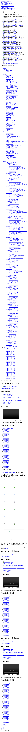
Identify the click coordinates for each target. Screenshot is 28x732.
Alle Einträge (9, 102)
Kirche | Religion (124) (11, 85)
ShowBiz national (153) (11, 96)
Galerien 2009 (9, 287)
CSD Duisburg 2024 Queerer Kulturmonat (18, 184)
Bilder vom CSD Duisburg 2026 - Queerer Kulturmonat (15, 28)
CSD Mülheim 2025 (13, 179)
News (4, 74)
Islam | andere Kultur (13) (11, 82)
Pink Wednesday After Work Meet (13, 145)
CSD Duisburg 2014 (13, 260)
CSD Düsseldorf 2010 (13, 285)
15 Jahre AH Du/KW (13, 326)
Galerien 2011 (9, 276)
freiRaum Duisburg (10, 137)
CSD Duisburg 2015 (13, 251)
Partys (7, 72)
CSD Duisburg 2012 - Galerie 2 (15, 271)
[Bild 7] (19, 504)
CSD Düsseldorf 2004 (13, 313)
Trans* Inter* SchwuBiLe (11, 157)
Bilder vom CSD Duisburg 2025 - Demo (12, 36)
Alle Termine (9, 70)
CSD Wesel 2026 (12, 172)
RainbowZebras (9, 150)
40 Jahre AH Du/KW (13, 164)
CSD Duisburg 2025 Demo (15, 174)
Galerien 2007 (9, 294)
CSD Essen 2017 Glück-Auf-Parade (16, 233)
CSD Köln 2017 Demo (14, 234)
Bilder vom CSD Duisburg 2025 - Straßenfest (13, 38)
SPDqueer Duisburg (10, 155)
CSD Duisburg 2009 (13, 288)
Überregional (6, 8)
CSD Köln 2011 (12, 282)
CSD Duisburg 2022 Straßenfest (16, 195)
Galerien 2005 (9, 304)
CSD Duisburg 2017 (10, 359)
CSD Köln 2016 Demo (14, 247)
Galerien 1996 (9, 342)
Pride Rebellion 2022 (13, 199)
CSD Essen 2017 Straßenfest (15, 232)
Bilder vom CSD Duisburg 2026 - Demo (12, 22)
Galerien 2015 (9, 250)
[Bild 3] (19, 490)
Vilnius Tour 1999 (13, 335)
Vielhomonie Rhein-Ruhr (11, 160)
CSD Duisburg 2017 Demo (15, 228)
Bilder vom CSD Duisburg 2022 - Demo (12, 60)
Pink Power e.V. (9, 144)
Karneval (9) (8, 84)
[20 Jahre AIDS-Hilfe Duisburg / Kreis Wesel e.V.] (14, 399)
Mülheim (5, 4)
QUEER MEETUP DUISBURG (13, 147)
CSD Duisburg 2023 (10, 352)
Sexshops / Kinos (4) (10, 124)
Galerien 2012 (9, 269)
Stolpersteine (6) (9, 128)
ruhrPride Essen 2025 (13, 178)
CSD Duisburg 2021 (13, 202)
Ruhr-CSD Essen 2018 (14, 222)
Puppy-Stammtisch (10, 146)
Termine (5, 69)
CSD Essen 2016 (12, 244)
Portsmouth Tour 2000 (13, 331)
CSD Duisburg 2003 (13, 316)
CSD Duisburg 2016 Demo (15, 240)
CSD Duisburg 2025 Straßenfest (16, 175)
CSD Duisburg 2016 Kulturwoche (16, 243)
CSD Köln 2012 (12, 275)
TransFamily (8, 158)
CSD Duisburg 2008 (13, 292)
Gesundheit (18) (9, 79)
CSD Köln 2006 (12, 303)
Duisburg (5, 1)
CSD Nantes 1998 (13, 338)
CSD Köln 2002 (12, 324)
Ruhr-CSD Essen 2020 (14, 207)
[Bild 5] (19, 497)
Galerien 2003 (9, 315)
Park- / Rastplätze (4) (10, 120)
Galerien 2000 (9, 330)
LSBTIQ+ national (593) (11, 90)
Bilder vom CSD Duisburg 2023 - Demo (12, 53)
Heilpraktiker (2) (9, 112)
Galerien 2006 (9, 299)
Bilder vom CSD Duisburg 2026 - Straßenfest (13, 25)
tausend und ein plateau (11, 156)
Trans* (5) (8, 130)
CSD (4, 347)
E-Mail (6, 548)
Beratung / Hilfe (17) (10, 104)
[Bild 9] (19, 512)
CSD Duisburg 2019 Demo (15, 210)
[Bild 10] (9, 519)
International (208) (10, 81)
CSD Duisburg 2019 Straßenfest (16, 211)
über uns (2, 728)
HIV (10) (8, 80)
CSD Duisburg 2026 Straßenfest (16, 167)
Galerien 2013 (9, 264)
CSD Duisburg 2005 (13, 305)
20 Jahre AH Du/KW (13, 300)
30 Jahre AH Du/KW (13, 238)
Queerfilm (8, 71)
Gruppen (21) (9, 110)
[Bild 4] (9, 497)
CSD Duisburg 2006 (13, 302)
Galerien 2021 (9, 201)
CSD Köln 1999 (12, 334)
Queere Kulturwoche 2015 (14, 253)
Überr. (2, 8)
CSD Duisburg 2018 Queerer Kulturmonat (18, 221)
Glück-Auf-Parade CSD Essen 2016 (16, 245)
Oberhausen (6, 6)
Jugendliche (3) (9, 113)
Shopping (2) (9, 125)
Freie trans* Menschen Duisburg (13, 136)
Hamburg (6, 3)
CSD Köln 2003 (12, 319)
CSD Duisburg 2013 (13, 265)
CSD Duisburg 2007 (13, 296)
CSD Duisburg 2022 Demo (15, 194)
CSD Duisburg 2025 (10, 350)
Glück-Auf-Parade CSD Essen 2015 (16, 255)
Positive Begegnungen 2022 (15, 198)
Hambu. (2, 3)
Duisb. (2, 1)
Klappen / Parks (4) (10, 114)
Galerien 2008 (9, 291)
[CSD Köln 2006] (7, 402)
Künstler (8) (8, 117)
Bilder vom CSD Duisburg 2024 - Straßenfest (13, 48)
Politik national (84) (10, 92)
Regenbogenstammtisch (11, 151)
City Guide (5, 101)
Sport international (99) (11, 97)
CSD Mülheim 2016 (13, 249)
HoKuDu (8, 140)
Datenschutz (3, 725)
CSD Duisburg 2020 (13, 206)
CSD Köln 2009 (12, 289)
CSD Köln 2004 (12, 314)
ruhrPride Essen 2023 (13, 191)
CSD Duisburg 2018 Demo (15, 220)
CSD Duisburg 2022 (10, 353)
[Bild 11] (19, 519)
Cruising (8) (8, 106)
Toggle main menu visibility (8, 65)
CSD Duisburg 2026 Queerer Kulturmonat (18, 168)
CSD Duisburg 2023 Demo (15, 188)
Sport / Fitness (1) (10, 126)
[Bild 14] (14, 534)
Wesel (2, 7)
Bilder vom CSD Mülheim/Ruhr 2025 (11, 43)
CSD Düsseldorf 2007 (13, 297)
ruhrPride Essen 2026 (13, 169)
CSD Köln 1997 (12, 341)
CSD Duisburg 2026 (10, 348)
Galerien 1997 (9, 340)
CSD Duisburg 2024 (10, 351)
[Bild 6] (9, 504)
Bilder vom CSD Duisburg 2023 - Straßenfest (13, 55)
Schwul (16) (8, 123)
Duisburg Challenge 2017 (14, 229)
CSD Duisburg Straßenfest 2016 (16, 239)
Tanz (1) (8, 129)
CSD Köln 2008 (12, 293)
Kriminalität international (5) (12, 86)
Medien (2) (8, 119)
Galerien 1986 (9, 345)
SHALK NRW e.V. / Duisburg (12, 153)
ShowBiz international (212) (12, 95)
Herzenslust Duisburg (10, 139)
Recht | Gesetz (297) (10, 93)
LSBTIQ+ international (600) (12, 88)
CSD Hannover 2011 (13, 281)
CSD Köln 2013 (12, 267)
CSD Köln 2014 (12, 262)
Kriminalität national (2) (11, 87)
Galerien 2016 (9, 237)
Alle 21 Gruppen (9, 133)
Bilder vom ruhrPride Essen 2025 (10, 41)
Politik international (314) (11, 91)
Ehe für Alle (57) (9, 77)
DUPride (8, 135)
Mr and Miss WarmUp (13, 312)
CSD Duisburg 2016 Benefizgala (16, 242)
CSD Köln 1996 (12, 343)
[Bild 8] (9, 512)
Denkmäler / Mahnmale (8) (12, 107)
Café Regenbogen (10, 134)
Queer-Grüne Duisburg (11, 148)
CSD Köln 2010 (12, 286)
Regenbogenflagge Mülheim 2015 (16, 258)
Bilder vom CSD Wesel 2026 (9, 33)
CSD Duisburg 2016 (10, 361)
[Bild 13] (19, 526)
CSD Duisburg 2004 (13, 310)
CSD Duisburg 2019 (10, 357)
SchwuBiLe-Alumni (10, 152)
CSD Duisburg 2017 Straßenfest (16, 227)
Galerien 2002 (9, 320)
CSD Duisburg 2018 (10, 358)
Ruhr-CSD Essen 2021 (14, 204)
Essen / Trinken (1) (10, 109)
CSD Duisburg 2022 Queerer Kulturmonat (18, 196)
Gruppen (5, 131)
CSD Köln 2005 (12, 308)
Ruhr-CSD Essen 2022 (14, 200)
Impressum (3, 724)
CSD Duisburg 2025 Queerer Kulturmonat (18, 177)
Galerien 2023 (9, 186)
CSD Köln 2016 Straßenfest (15, 248)
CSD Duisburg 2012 (13, 270)
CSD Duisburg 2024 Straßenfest (16, 183)
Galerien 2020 (9, 205)
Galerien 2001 (9, 325)
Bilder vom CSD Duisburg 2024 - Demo (12, 46)
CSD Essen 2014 (12, 261)
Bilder (4, 161)
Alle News (8, 75)
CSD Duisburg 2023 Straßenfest (16, 189)
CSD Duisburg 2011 (13, 277)
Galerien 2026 (9, 163)
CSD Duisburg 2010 (10, 368)
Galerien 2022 (9, 193)
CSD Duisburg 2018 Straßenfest (16, 218)
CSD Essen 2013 (12, 266)
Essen (2, 2)
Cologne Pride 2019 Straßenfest (15, 216)
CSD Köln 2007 (12, 298)
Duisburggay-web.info (10, 9)
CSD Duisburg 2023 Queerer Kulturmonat (18, 190)
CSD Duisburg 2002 (13, 321)
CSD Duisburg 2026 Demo (15, 166)
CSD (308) (8, 76)
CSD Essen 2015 (12, 254)
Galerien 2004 (9, 309)
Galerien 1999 (9, 332)
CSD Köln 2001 (12, 329)
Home (4, 68)
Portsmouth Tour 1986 (13, 346)
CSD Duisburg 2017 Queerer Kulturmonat (18, 231)
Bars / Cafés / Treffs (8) (11, 103)
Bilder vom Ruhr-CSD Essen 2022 (10, 63)
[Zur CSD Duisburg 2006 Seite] (10, 386)
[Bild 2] (9, 490)
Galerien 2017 (9, 226)
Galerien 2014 (9, 259)
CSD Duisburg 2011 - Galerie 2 (15, 278)
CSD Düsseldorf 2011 (13, 280)
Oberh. (2, 6)
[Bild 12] (9, 526)
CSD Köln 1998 (12, 337)
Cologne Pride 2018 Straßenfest (15, 224)
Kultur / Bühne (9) (10, 115)
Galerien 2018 (9, 217)
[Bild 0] (9, 482)
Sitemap (2, 727)
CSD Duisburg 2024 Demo (15, 182)
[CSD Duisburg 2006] (8, 394)
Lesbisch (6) (8, 118)
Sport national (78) (10, 98)
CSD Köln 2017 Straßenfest (15, 236)
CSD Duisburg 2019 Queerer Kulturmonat (18, 212)
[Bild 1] (19, 482)
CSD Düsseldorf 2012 (13, 272)
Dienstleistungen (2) (10, 108)
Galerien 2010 (9, 283)
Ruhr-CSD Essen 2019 (14, 213)
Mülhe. (2, 4)
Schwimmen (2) (9, 122)
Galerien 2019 (9, 209)
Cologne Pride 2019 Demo (14, 215)
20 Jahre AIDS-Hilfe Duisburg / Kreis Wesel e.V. (13, 400)
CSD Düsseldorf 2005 (13, 307)
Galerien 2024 (9, 180)
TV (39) (8, 99)
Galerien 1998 (9, 336)
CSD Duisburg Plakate (11, 162)
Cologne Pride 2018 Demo (14, 223)
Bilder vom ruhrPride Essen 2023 (10, 58)
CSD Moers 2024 (12, 185)
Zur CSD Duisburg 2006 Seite (7, 388)
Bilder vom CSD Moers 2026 (9, 31)
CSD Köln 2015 (12, 256)
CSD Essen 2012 (12, 274)
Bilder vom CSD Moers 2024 (9, 51)
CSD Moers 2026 (12, 171)
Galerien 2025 (9, 173)
